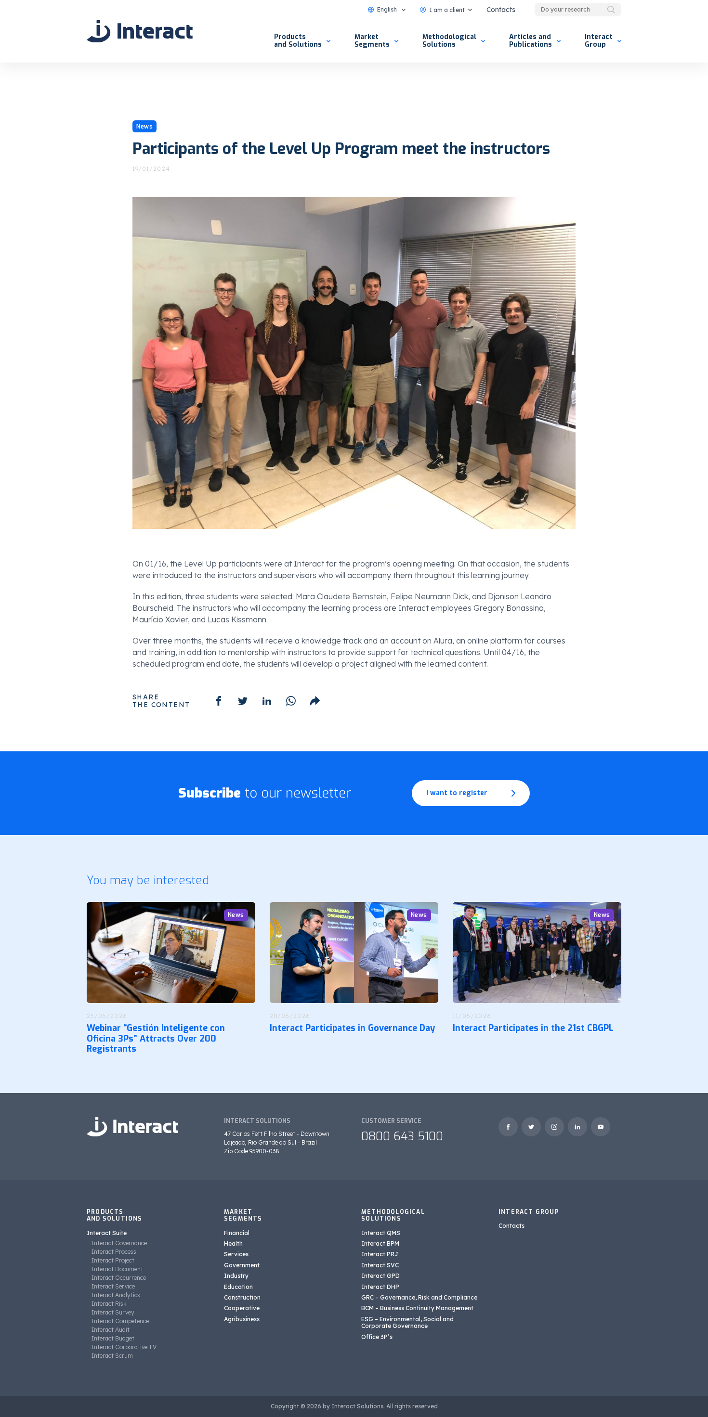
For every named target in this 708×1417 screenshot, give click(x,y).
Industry (236, 1275)
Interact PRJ (379, 1254)
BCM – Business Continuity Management (417, 1308)
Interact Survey (113, 1312)
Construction (242, 1297)
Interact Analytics (116, 1295)
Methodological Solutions (449, 40)
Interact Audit (111, 1329)
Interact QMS (380, 1233)
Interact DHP (380, 1286)
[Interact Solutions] (140, 31)
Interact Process (114, 1251)
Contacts (500, 9)
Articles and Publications (530, 40)
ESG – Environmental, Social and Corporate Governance (407, 1322)
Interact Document (117, 1269)
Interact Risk (109, 1303)
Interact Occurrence (119, 1277)
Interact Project (113, 1260)
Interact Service (113, 1286)
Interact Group (599, 40)
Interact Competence (120, 1321)
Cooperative (242, 1308)
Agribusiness (242, 1319)
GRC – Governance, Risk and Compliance (419, 1297)
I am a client (447, 9)
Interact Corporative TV (124, 1347)
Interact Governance (119, 1243)
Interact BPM (380, 1243)
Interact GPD (380, 1275)
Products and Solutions (298, 40)
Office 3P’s (377, 1336)
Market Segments (372, 40)
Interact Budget (113, 1338)
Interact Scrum (112, 1355)
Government (242, 1265)
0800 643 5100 (402, 1136)
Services (236, 1254)
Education (238, 1286)
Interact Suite (107, 1233)
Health (233, 1243)
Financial (236, 1233)
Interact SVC (380, 1265)
